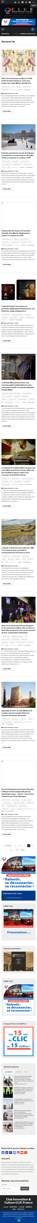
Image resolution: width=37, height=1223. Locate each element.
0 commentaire (27, 89)
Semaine (18, 1072)
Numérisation (17, 164)
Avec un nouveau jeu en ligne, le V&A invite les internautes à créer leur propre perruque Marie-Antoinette (16, 80)
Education (28, 314)
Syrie (3, 167)
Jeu (13, 86)
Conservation (16, 556)
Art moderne (15, 639)
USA (9, 167)
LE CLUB (21, 1207)
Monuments (13, 317)
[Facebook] (22, 2)
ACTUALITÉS (6, 86)
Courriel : (4, 1184)
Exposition (15, 161)
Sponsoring (9, 402)
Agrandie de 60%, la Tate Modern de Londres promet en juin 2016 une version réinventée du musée (16, 713)
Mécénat (17, 396)
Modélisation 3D (7, 239)
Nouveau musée (7, 722)
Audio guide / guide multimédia (11, 393)
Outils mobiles (22, 399)
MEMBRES (29, 1207)
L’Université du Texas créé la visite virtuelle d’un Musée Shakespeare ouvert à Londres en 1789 (15, 233)
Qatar (24, 559)
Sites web (5, 89)
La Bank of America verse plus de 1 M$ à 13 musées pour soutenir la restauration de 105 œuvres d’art (17, 550)
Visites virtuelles (7, 245)
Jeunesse (5, 317)
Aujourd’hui (9, 1072)
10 (17, 850)
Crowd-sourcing (26, 800)
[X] (19, 2)
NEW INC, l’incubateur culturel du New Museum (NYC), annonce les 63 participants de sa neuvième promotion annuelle (23, 1090)
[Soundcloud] (33, 2)
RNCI (14, 1209)
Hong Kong (25, 556)
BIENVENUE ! (13, 1207)
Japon (4, 559)
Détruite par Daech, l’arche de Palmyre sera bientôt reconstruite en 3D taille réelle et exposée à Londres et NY (17, 155)
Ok (19, 1220)
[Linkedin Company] (15, 2)
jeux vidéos (18, 481)
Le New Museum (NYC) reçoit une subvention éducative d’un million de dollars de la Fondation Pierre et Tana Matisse (24, 1124)
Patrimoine (5, 242)
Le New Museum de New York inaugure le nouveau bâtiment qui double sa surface (23, 1100)
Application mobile (17, 314)
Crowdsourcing (6, 803)
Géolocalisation (26, 393)
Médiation (25, 396)
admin (20, 89)
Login (33, 5)
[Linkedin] (6, 1152)
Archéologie (15, 800)
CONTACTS (20, 1209)
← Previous (7, 845)
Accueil (6, 1207)
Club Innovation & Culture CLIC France (18, 1201)
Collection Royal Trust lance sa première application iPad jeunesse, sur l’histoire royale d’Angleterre (18, 308)
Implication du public (19, 803)
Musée (19, 86)
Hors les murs (25, 161)
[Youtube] (29, 2)
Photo (13, 809)
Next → (23, 850)
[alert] (18, 898)
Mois (26, 1072)
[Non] (35, 1217)
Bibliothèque (15, 478)
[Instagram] (26, 2)
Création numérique (27, 478)
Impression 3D (6, 164)
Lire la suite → (7, 111)
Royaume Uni (26, 86)
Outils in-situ (12, 399)
